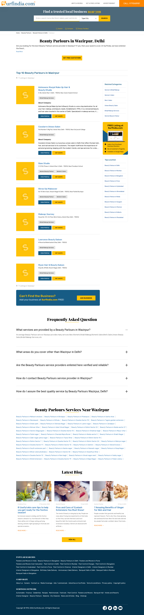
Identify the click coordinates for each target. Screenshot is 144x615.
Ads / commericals (60, 583)
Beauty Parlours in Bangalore (114, 176)
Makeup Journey (46, 214)
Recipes (45, 593)
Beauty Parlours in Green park (27, 424)
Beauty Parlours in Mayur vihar (114, 431)
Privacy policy (107, 583)
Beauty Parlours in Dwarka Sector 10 (60, 431)
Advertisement (109, 3)
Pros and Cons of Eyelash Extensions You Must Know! (70, 508)
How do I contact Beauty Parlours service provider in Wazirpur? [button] (54, 378)
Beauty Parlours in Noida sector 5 (85, 434)
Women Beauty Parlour (47, 171)
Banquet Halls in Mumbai (105, 570)
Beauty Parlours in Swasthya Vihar (85, 452)
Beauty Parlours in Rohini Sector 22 (84, 427)
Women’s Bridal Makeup (112, 90)
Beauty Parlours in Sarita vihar (103, 417)
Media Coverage (46, 583)
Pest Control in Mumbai (68, 564)
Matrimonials (53, 593)
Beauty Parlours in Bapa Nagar (84, 459)
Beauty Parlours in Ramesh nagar (86, 448)
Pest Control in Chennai (62, 567)
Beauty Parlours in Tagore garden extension (107, 420)
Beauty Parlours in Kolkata (113, 212)
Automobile (20, 593)
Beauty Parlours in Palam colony (110, 459)
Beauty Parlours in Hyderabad (114, 186)
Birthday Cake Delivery (48, 570)
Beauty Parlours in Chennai (113, 207)
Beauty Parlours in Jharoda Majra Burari (56, 434)
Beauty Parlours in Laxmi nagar (79, 424)
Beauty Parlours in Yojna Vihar (61, 438)
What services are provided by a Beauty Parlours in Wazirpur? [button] (53, 329)
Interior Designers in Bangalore (27, 570)
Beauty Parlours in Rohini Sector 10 (88, 438)
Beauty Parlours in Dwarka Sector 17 (29, 445)
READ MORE (22, 530)
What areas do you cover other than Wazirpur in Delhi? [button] (49, 352)
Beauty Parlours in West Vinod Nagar (55, 427)
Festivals (63, 593)
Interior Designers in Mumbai (102, 567)
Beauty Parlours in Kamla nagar (60, 448)
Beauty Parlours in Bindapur (54, 417)
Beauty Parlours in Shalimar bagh (88, 431)
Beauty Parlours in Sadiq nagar (109, 455)
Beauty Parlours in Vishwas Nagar (52, 424)
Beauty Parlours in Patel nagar (27, 434)
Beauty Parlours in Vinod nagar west (82, 455)
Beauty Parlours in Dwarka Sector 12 (29, 455)
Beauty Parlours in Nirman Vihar (28, 427)
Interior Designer (22, 596)
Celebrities (37, 593)
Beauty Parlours (26, 33)
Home (18, 33)
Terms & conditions (94, 583)
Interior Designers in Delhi (81, 567)
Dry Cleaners (55, 596)
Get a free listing (93, 3)
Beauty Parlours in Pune (112, 181)
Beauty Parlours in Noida (112, 197)
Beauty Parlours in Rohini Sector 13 (58, 445)
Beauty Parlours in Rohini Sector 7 (28, 441)
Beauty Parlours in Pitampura (78, 417)
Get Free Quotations (72, 58)
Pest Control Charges (86, 564)
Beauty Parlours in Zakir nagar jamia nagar (32, 438)
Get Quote (58, 116)
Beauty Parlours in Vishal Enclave (108, 445)
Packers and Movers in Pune (89, 561)
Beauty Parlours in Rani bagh (56, 455)
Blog (77, 596)
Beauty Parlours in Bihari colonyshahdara (31, 452)
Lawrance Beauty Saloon (50, 239)
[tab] (72, 335)
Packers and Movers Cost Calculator (29, 564)
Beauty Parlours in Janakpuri (104, 424)
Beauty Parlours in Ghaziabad (114, 217)
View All (72, 539)
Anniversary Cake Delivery (68, 570)
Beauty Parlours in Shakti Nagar (111, 434)
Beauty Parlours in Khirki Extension (29, 459)
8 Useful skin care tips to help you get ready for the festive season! (33, 510)
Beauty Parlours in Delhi (40, 33)
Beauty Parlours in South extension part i (31, 448)
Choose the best (83, 29)
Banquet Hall (99, 593)
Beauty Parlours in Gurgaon (113, 202)
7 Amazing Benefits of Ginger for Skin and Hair (109, 508)
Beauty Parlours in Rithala (50, 420)
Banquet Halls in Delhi (87, 570)
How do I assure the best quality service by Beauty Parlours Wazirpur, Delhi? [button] (62, 391)
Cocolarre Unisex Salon (49, 127)
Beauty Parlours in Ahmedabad (114, 191)
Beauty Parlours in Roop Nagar (112, 448)
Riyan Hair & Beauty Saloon (51, 265)
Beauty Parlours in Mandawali (27, 420)
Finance (29, 593)
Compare (70, 29)
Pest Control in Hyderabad (26, 567)
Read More (19, 51)
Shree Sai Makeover (47, 189)
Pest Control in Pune (44, 567)
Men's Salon (108, 100)
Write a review (77, 3)
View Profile (45, 116)
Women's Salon (61, 171)
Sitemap (83, 596)
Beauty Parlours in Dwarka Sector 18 (75, 420)
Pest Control (72, 593)
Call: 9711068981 (132, 3)
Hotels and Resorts (112, 593)
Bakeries (46, 596)
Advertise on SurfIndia (77, 583)
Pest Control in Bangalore (105, 564)
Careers (27, 583)
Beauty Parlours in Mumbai (113, 171)
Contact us (35, 583)
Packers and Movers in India (26, 561)
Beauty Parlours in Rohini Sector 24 (86, 441)
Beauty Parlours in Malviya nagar (113, 441)
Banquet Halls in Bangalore (26, 573)
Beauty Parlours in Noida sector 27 (113, 427)
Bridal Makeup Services (47, 98)
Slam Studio (44, 163)
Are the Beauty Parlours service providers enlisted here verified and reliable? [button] (62, 365)
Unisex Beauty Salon (111, 105)
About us (19, 583)
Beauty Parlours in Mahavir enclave (29, 417)
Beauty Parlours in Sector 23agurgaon (30, 431)
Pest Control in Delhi (51, 564)
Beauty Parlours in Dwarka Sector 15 (57, 441)
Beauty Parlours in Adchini (83, 445)
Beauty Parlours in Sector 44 (59, 452)
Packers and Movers (85, 593)
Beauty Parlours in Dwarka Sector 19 (57, 459)
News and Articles (67, 596)
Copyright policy (119, 583)
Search (104, 18)
